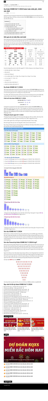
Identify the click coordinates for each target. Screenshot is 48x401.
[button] (9, 21)
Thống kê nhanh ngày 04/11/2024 (14, 29)
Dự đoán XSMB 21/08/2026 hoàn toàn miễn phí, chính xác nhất (37, 329)
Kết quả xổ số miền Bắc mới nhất (11, 23)
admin (7, 13)
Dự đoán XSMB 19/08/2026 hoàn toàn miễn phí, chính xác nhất (19, 373)
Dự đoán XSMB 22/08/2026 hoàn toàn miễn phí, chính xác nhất (24, 329)
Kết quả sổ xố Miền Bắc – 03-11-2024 (12, 25)
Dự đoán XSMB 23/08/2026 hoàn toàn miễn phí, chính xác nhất (10, 329)
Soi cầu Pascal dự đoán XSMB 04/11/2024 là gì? (14, 32)
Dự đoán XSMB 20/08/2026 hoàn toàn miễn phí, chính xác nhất (19, 370)
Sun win (1, 399)
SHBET (1, 393)
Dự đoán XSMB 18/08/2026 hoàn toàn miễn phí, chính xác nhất (19, 376)
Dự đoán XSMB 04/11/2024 (10, 26)
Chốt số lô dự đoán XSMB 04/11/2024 (14, 28)
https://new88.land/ (7, 394)
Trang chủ (6, 4)
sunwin (7, 400)
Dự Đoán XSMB (13, 4)
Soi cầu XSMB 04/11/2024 (10, 30)
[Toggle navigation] (5, 2)
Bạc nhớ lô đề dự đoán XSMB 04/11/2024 (13, 33)
